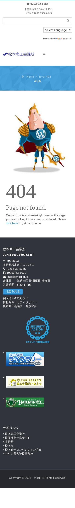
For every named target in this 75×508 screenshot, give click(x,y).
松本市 (9, 445)
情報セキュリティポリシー (20, 302)
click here (12, 223)
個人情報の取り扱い (15, 298)
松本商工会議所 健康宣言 (20, 306)
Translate (67, 38)
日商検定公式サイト (17, 437)
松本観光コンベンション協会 (23, 449)
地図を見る (13, 291)
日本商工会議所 (15, 433)
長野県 (9, 441)
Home (30, 76)
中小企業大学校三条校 (19, 453)
